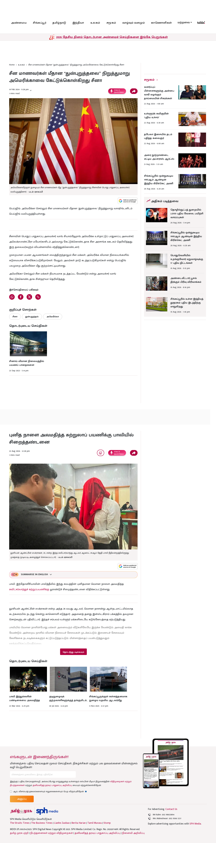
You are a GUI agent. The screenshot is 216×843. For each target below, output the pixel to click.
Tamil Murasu (94, 823)
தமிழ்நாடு (59, 22)
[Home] (47, 811)
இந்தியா (78, 22)
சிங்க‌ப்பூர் (39, 22)
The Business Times (41, 823)
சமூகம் (111, 22)
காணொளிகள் (161, 22)
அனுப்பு (22, 799)
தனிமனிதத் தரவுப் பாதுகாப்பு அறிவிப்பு (52, 785)
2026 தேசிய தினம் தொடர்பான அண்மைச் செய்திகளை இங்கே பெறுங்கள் (112, 37)
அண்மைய (19, 22)
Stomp (107, 823)
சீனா (14, 316)
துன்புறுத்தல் (32, 316)
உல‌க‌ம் (95, 22)
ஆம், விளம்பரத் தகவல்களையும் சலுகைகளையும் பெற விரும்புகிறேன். (50, 791)
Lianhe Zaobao (62, 823)
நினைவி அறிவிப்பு (133, 833)
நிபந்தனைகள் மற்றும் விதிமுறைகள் (51, 833)
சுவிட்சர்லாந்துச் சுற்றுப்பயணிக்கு (29, 589)
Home (12, 65)
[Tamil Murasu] (21, 811)
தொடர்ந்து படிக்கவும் (73, 652)
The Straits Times (19, 823)
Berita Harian (78, 823)
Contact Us (171, 809)
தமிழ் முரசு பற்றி (19, 833)
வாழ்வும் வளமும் (133, 22)
